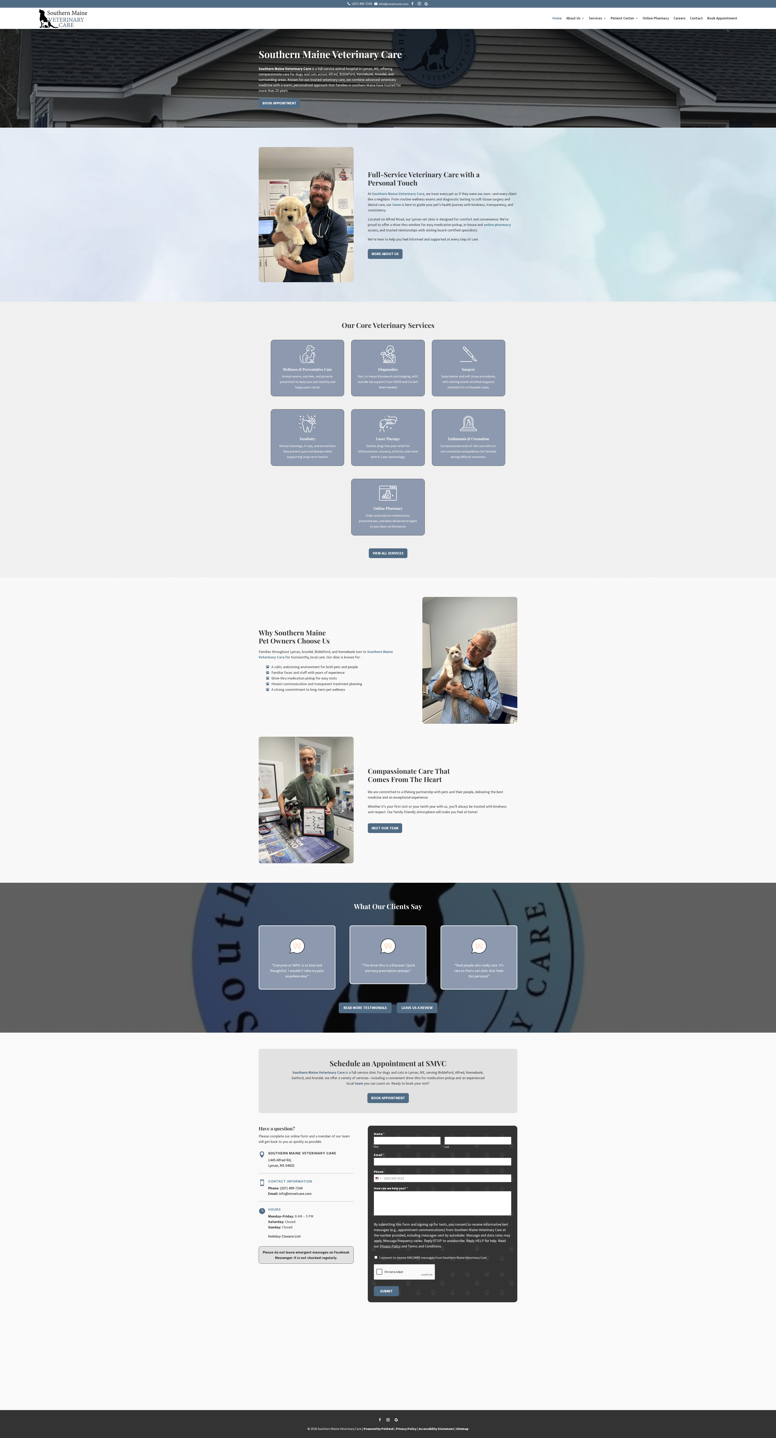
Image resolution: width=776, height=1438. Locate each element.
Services (595, 18)
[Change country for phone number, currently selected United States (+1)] (378, 1178)
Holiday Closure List (284, 1236)
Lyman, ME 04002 (281, 1165)
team (396, 204)
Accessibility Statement (436, 1429)
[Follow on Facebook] (380, 1420)
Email (379, 1155)
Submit (386, 1291)
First (376, 1147)
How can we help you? (391, 1188)
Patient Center (622, 18)
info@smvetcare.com (295, 1193)
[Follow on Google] (396, 1420)
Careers (679, 18)
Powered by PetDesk (379, 1429)
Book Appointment (722, 18)
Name (379, 1134)
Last (447, 1147)
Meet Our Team (385, 828)
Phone (378, 1172)
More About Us (385, 253)
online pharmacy (497, 224)
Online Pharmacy (656, 18)
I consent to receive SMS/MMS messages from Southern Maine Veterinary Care (433, 1258)
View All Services (388, 553)
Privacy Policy (390, 1246)
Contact (696, 18)
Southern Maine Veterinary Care (285, 68)
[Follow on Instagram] (388, 1420)
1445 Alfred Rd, (279, 1160)
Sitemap (462, 1429)
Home (557, 18)
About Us (573, 18)
